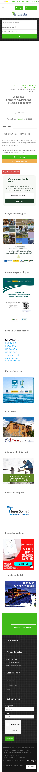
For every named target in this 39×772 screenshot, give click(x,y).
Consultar (19, 201)
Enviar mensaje (20, 157)
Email (7, 713)
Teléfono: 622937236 (20, 161)
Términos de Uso (11, 659)
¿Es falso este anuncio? (12, 172)
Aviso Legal (31, 760)
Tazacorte (32, 85)
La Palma (23, 85)
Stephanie (20, 119)
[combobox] (19, 27)
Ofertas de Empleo (29, 87)
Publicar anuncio (31, 8)
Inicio (15, 85)
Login (20, 8)
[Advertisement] (19, 62)
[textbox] (10, 27)
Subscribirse (9, 739)
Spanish (31, 767)
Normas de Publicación (13, 665)
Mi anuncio (26, 1)
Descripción (7, 126)
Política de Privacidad (12, 662)
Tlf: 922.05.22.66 (14, 1)
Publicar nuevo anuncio (23, 627)
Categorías (9, 706)
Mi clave (35, 1)
